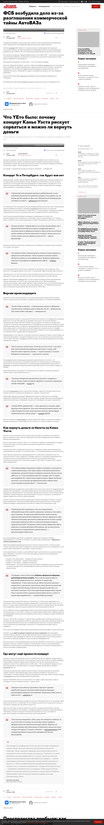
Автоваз (52, 98)
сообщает (12, 48)
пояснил (21, 279)
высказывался (22, 419)
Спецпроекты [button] (44, 6)
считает (41, 413)
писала (29, 383)
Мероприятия (57, 6)
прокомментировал (50, 729)
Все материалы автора (24, 38)
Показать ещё (82, 192)
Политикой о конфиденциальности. (37, 822)
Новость (9, 98)
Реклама (66, 6)
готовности (8, 676)
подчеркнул (26, 695)
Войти (96, 6)
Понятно (98, 822)
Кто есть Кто (75, 6)
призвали (53, 260)
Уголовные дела (44, 98)
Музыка (60, 797)
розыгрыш (34, 208)
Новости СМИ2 (8, 109)
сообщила (6, 365)
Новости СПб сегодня (18, 98)
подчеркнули (33, 201)
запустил (23, 76)
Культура (47, 797)
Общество (53, 797)
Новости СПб (29, 98)
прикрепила (14, 391)
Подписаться (64, 1)
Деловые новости (38, 797)
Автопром (36, 98)
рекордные (7, 667)
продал (24, 82)
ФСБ (57, 98)
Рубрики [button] (33, 6)
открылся (47, 65)
